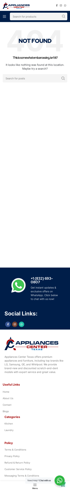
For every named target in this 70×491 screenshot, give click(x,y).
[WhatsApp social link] (65, 5)
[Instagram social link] (61, 5)
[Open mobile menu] (4, 16)
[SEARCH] (63, 78)
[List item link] (35, 392)
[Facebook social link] (57, 5)
